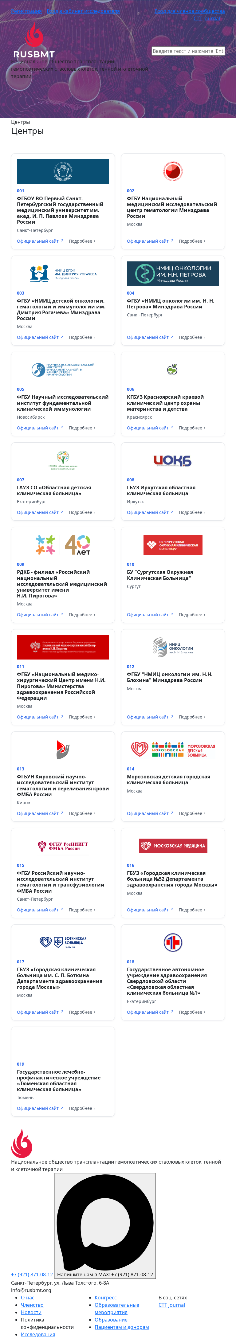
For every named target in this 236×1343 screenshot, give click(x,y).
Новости (31, 1312)
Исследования (38, 1334)
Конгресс (106, 1297)
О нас (27, 1297)
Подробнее (80, 241)
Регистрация (26, 11)
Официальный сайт (38, 241)
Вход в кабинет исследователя (83, 11)
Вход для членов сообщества (190, 11)
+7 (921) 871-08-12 (32, 1274)
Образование (111, 1319)
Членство (32, 1305)
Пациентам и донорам (122, 1327)
